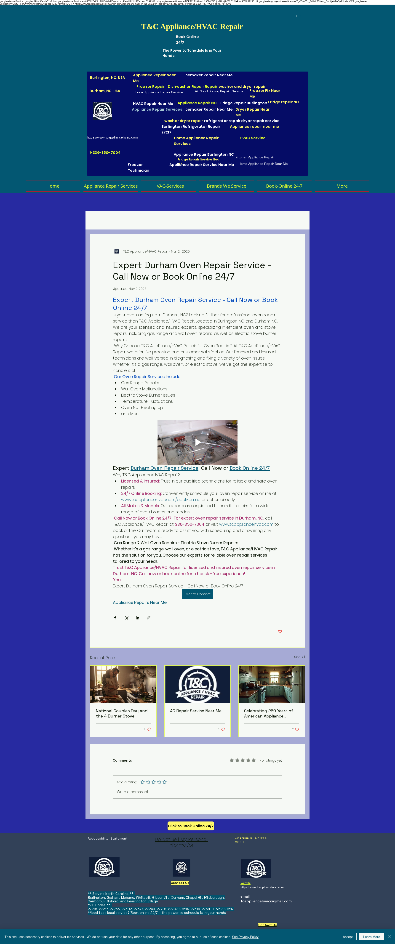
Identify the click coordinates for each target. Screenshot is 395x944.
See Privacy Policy (245, 936)
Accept (348, 936)
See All (299, 657)
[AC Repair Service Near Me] (198, 684)
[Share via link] (149, 618)
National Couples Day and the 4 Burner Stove (122, 713)
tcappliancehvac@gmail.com (266, 901)
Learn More (371, 936)
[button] (297, 14)
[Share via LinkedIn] (137, 618)
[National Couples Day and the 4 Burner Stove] (123, 684)
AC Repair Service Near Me (196, 710)
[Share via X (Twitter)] (126, 618)
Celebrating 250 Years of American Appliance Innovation (268, 713)
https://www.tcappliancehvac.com (112, 137)
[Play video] (197, 442)
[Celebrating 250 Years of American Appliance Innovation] (272, 684)
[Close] (389, 936)
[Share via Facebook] (115, 618)
